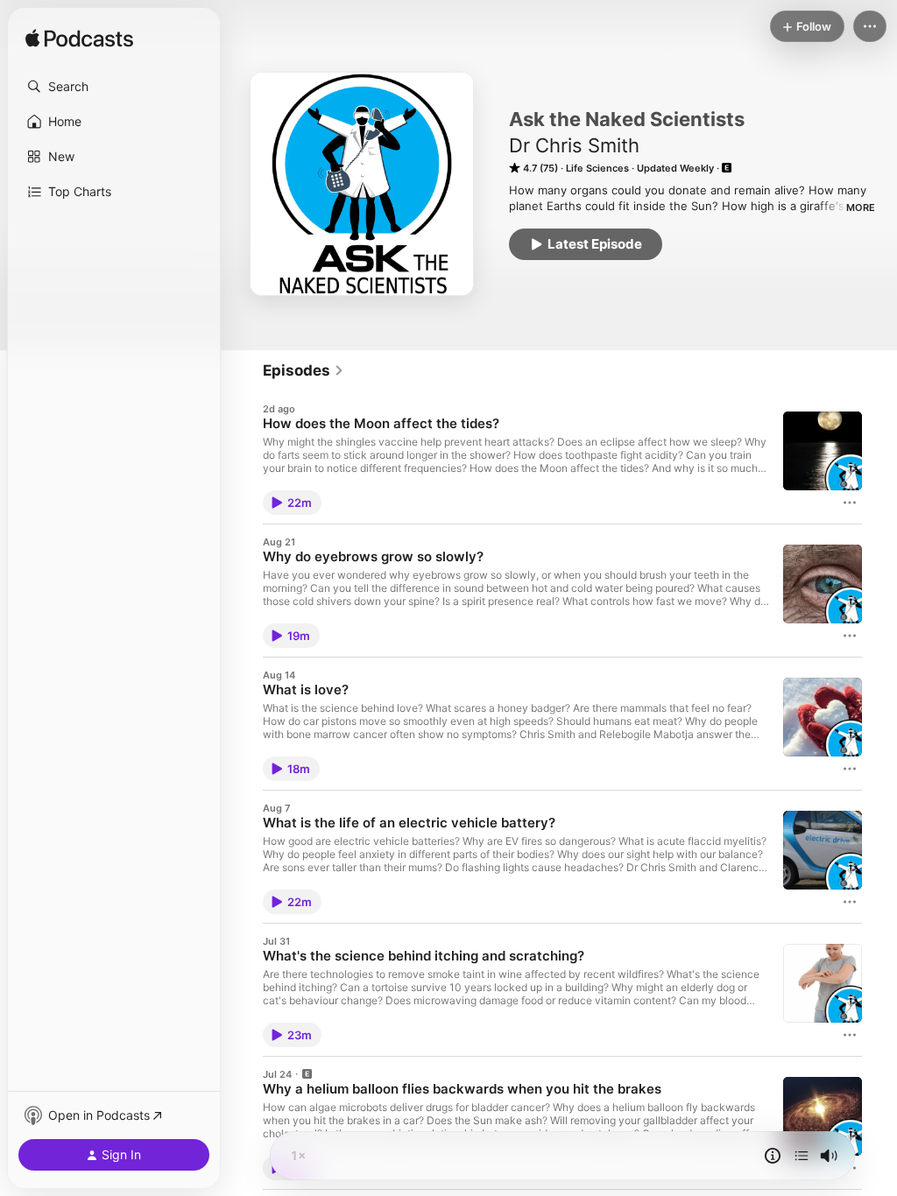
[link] (303, 370)
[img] (79, 39)
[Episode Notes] (772, 1155)
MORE (860, 207)
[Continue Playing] (801, 1155)
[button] (113, 87)
